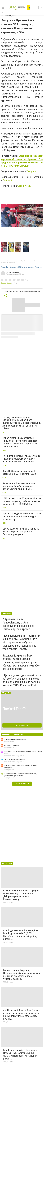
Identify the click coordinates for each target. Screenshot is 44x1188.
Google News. (24, 185)
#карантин (38, 267)
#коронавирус (29, 267)
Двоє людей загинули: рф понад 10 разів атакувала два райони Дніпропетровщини (20, 531)
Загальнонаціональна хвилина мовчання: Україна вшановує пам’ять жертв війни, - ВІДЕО (18, 486)
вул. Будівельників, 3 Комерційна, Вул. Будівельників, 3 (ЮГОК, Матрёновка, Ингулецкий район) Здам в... (20, 934)
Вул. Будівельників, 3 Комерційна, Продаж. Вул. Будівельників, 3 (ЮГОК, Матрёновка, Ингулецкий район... (21, 1054)
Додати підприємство (22, 784)
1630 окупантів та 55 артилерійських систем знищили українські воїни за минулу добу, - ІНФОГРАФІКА (21, 501)
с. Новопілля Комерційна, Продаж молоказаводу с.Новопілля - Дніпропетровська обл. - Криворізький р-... (21, 895)
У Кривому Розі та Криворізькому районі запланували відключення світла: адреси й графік (18, 624)
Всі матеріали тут (22, 725)
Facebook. (8, 180)
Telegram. (31, 171)
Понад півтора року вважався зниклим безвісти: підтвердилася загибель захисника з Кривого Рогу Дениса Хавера (20, 442)
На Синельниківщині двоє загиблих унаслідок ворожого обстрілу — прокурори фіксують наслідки (21, 459)
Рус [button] (40, 7)
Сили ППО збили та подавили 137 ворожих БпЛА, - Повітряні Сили (19, 472)
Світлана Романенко (12, 272)
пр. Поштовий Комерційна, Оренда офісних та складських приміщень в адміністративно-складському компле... (21, 1014)
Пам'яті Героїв (14, 708)
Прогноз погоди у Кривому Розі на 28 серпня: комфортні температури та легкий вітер (21, 516)
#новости (13, 267)
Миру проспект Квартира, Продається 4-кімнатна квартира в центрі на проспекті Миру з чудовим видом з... (21, 974)
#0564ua (20, 267)
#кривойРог (5, 267)
